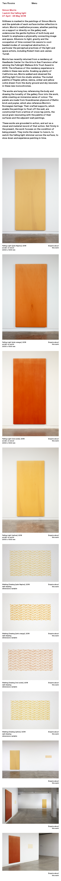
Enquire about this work (53, 247)
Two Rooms (8, 3)
